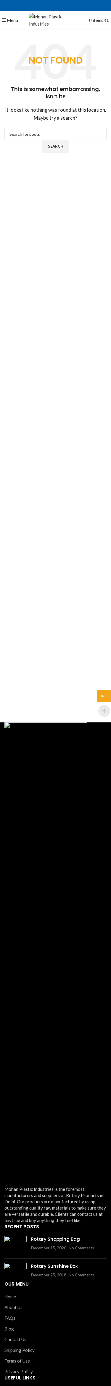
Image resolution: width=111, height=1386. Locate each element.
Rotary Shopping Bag (55, 1239)
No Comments (81, 1247)
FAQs (9, 1318)
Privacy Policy (18, 1371)
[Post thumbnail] (15, 1245)
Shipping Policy (19, 1350)
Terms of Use (17, 1360)
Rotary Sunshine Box (54, 1266)
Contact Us (15, 1339)
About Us (13, 1307)
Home (10, 1296)
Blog (9, 1328)
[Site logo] (55, 19)
